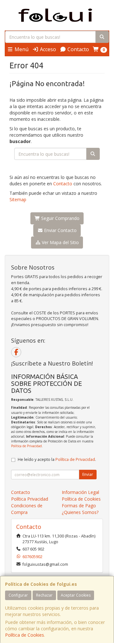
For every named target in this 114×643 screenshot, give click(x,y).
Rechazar (44, 595)
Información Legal (80, 492)
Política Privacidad (29, 499)
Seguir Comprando (59, 218)
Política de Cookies (24, 635)
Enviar (87, 474)
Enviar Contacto (60, 230)
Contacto (77, 49)
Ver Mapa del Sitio (60, 242)
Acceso (47, 49)
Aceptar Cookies (76, 595)
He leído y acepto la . (57, 459)
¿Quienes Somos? (80, 512)
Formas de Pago (79, 506)
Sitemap (18, 199)
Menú (20, 49)
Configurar (18, 595)
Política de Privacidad (26, 446)
